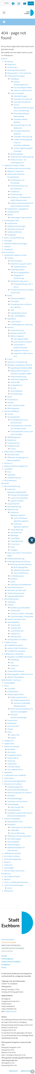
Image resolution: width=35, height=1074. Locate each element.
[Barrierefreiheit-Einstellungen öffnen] (32, 540)
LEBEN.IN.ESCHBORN (8, 942)
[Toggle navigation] (4, 12)
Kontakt (6, 3)
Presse (3, 967)
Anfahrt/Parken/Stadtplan (11, 961)
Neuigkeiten (5, 964)
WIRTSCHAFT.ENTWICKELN (11, 945)
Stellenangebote (7, 958)
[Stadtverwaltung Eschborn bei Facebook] (13, 4)
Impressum (13, 1071)
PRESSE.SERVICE (7, 951)
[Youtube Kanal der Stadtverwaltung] (25, 4)
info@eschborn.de (10, 1011)
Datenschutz (26, 1071)
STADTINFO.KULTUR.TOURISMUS (12, 948)
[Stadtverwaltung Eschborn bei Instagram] (19, 4)
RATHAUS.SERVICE (7, 939)
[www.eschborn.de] (4, 22)
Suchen (31, 3)
